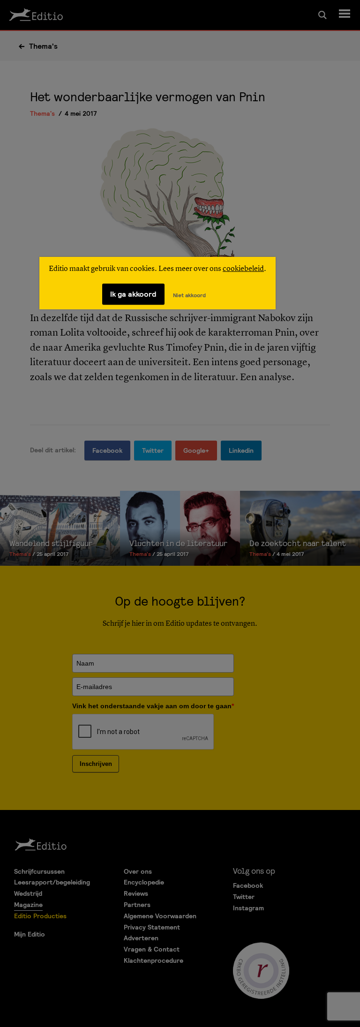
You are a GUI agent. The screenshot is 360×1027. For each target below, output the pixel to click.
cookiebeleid (243, 269)
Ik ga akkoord (133, 294)
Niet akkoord (189, 295)
